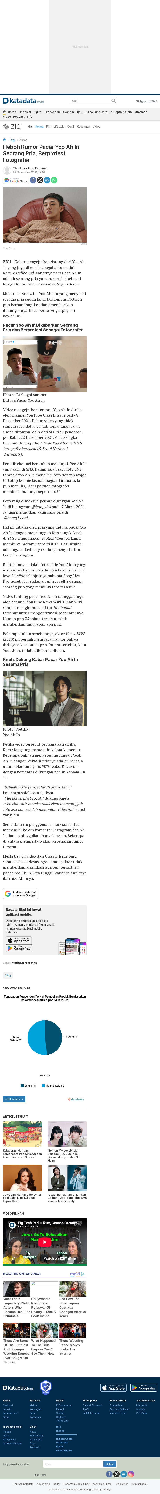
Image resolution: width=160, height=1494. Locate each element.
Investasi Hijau (118, 1413)
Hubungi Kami (139, 1483)
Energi (6, 1417)
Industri (7, 1409)
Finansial (25, 112)
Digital (37, 112)
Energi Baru (116, 1405)
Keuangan (83, 126)
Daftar (109, 1464)
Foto (32, 1443)
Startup (60, 1413)
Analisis (140, 1409)
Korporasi (35, 1417)
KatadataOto (64, 1450)
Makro (33, 1405)
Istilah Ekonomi (91, 1413)
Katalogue (35, 1439)
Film (48, 126)
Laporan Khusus (12, 1443)
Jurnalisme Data (96, 112)
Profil (86, 1409)
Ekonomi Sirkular (119, 1409)
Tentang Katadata (23, 1483)
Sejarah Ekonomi (92, 1405)
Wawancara (9, 1439)
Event (59, 1446)
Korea (39, 126)
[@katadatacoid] (131, 1474)
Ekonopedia (52, 112)
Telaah (7, 1431)
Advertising (43, 1483)
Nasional (8, 1405)
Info (29, 116)
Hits (30, 126)
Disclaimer (122, 1483)
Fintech (60, 1409)
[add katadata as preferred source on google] (45, 893)
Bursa (33, 1413)
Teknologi (62, 1420)
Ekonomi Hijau (72, 112)
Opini (6, 1435)
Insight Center (65, 1438)
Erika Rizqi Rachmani (34, 168)
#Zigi (8, 975)
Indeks (60, 1430)
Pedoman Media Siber (76, 1483)
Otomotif (141, 112)
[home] (4, 112)
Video (7, 116)
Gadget (60, 1417)
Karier (56, 1483)
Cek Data (141, 1413)
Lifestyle (59, 126)
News (33, 1431)
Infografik (141, 1405)
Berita (12, 112)
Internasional (10, 1413)
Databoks (62, 1442)
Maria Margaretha (24, 962)
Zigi (12, 139)
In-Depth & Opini (121, 112)
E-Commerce (64, 1405)
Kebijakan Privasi (102, 1483)
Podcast (19, 116)
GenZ (70, 126)
